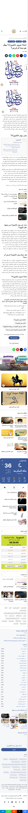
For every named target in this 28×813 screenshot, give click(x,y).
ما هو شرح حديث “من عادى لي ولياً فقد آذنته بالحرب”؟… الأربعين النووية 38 (9, 196)
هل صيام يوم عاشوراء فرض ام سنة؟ (12, 145)
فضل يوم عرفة (23, 623)
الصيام (23, 677)
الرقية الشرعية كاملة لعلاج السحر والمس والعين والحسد (15, 613)
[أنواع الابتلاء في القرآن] (22, 210)
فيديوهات (24, 694)
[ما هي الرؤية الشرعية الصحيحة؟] (7, 594)
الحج (10, 607)
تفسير (24, 615)
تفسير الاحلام (23, 668)
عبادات (23, 653)
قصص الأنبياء (22, 699)
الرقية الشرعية (23, 610)
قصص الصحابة (21, 703)
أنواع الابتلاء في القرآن (12, 208)
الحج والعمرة (23, 660)
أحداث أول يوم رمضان (8, 437)
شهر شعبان (4, 621)
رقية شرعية (23, 618)
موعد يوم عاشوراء (13, 157)
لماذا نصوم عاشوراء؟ (15, 147)
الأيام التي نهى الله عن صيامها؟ (13, 185)
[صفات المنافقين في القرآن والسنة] (22, 217)
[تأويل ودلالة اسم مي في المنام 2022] (22, 515)
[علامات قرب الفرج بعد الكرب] (21, 446)
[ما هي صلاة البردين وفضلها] (7, 446)
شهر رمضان (11, 621)
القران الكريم (23, 665)
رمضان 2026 (18, 621)
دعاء (6, 615)
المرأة (23, 689)
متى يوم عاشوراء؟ (17, 142)
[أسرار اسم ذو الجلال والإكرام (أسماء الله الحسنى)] (21, 432)
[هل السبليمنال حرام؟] (22, 494)
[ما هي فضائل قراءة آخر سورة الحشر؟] (22, 203)
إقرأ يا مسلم (23, 607)
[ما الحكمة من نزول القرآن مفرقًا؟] (7, 420)
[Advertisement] (14, 14)
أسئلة (10, 38)
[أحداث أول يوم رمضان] (7, 432)
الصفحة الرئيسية (21, 38)
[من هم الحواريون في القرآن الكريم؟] (23, 726)
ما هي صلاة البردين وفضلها (7, 451)
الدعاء (6, 607)
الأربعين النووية (16, 607)
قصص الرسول (21, 701)
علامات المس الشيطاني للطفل (10, 519)
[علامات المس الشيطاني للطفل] (22, 522)
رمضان (24, 621)
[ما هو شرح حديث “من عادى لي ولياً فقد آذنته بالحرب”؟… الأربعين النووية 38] (22, 196)
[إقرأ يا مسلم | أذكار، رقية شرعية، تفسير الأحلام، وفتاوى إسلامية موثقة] (14, 31)
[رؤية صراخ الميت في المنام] (22, 501)
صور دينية (24, 682)
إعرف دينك (14, 38)
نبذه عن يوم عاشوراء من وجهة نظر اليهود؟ (11, 144)
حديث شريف (11, 615)
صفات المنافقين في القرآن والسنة (9, 215)
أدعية (23, 675)
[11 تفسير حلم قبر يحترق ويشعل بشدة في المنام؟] (22, 508)
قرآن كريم (16, 623)
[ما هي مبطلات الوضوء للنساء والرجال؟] (5, 721)
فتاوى (23, 680)
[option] (14, 362)
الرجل (23, 687)
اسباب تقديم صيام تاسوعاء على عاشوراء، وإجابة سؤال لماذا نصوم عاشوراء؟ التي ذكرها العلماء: (9, 151)
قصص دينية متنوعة (20, 706)
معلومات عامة (11, 41)
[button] (26, 68)
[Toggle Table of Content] (23, 140)
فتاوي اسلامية (23, 684)
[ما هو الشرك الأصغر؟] (5, 726)
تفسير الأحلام (18, 615)
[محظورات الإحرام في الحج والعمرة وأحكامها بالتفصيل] (21, 420)
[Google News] (14, 343)
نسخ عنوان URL (14, 337)
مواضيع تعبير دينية (21, 658)
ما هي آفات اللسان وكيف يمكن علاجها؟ (16, 365)
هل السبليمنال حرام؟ (12, 492)
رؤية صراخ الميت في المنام (10, 499)
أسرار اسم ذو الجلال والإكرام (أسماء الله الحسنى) (22, 439)
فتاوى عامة (22, 692)
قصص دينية (23, 696)
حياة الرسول (23, 670)
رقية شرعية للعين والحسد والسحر (12, 618)
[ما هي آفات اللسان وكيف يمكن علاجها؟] (14, 726)
